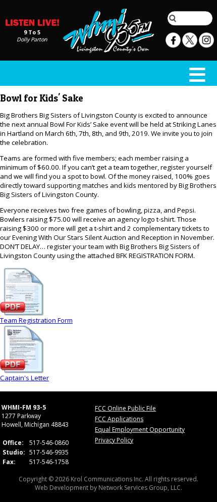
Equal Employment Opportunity (140, 429)
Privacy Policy (114, 440)
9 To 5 (32, 31)
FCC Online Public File (125, 408)
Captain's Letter (24, 377)
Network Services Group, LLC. (140, 487)
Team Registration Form (36, 320)
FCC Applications (119, 419)
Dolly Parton (32, 38)
